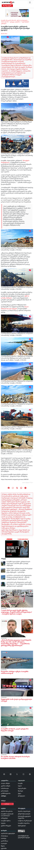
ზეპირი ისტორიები (24, 811)
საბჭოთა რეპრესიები (25, 821)
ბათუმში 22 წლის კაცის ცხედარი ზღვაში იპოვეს (15, 730)
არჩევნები (4, 818)
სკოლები (4, 843)
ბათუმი (3, 20)
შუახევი (20, 791)
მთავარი (8, 20)
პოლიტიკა (4, 836)
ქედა (19, 793)
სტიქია (3, 823)
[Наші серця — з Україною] (8, 2)
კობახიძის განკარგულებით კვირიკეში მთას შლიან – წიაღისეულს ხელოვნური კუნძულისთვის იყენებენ (19, 584)
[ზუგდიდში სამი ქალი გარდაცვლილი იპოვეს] (17, 687)
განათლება (4, 791)
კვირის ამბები (5, 786)
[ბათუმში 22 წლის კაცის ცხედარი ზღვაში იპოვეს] (17, 716)
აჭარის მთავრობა (7, 811)
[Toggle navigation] (30, 2)
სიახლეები (24, 20)
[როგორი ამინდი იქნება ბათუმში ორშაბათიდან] (17, 659)
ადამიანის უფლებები (8, 833)
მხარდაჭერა (7, 6)
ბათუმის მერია (6, 821)
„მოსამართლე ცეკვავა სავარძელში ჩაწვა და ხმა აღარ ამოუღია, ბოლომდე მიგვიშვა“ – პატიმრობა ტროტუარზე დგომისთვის (16, 642)
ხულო (20, 786)
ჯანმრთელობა (6, 793)
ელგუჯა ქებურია (15, 22)
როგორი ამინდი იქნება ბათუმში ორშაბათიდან (14, 672)
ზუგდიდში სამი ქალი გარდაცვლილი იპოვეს (16, 700)
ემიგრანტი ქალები (24, 814)
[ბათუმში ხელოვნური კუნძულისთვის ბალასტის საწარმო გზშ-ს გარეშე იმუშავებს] (3, 563)
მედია (3, 846)
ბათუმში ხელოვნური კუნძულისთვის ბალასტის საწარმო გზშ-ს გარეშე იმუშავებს (18, 563)
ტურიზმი (4, 848)
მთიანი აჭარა (16, 20)
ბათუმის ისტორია (24, 823)
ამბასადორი (5, 22)
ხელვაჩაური (22, 788)
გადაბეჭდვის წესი (27, 482)
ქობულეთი (21, 796)
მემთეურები (22, 826)
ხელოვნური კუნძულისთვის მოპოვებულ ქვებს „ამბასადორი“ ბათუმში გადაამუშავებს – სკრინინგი (19, 570)
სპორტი (3, 838)
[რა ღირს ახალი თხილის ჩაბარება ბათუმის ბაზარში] (17, 744)
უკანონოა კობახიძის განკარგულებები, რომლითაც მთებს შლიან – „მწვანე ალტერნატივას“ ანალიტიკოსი (19, 577)
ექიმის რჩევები (6, 826)
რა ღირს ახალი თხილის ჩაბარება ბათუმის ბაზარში (15, 757)
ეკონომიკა (4, 841)
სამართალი (5, 788)
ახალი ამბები (5, 783)
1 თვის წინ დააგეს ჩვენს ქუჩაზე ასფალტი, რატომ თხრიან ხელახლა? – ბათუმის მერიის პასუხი (16, 612)
